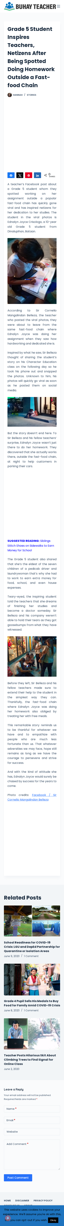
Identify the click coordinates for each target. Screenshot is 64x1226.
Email (11, 1120)
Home (7, 1200)
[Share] (11, 175)
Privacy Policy (43, 1200)
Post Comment (18, 1178)
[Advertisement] (32, 136)
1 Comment (31, 956)
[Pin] (28, 175)
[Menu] (58, 6)
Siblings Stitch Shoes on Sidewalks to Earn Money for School (30, 545)
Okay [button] (53, 1220)
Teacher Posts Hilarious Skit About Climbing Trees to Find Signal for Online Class (30, 1059)
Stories (31, 94)
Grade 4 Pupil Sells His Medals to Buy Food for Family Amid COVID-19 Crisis (32, 1003)
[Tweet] (20, 175)
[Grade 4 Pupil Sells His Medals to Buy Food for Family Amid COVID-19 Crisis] (32, 979)
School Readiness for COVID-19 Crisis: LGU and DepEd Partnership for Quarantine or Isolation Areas (32, 946)
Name (12, 1109)
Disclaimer (22, 1200)
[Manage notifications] (8, 1218)
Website (12, 1131)
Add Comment (17, 1144)
